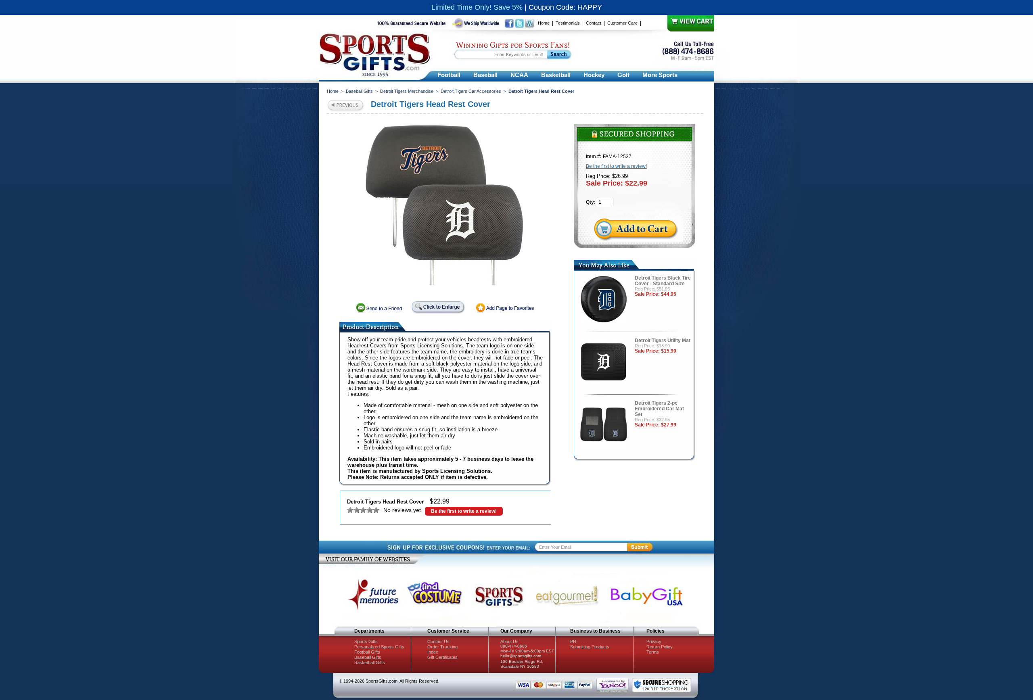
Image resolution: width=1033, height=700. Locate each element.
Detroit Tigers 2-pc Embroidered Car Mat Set (659, 408)
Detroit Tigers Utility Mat (662, 340)
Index (432, 652)
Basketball (556, 74)
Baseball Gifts (359, 91)
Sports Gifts (366, 641)
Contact (593, 23)
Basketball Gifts (369, 662)
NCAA (519, 74)
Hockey (593, 74)
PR (573, 641)
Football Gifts (367, 652)
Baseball (485, 74)
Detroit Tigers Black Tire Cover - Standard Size (663, 280)
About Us (509, 641)
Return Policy (659, 646)
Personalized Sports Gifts (379, 646)
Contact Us (438, 641)
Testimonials (568, 23)
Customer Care (622, 23)
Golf (623, 74)
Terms (652, 652)
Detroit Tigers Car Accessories (471, 91)
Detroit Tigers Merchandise (406, 91)
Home (544, 23)
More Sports (660, 74)
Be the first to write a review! (464, 511)
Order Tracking (442, 646)
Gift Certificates (442, 657)
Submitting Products (589, 646)
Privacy (653, 641)
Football (448, 74)
